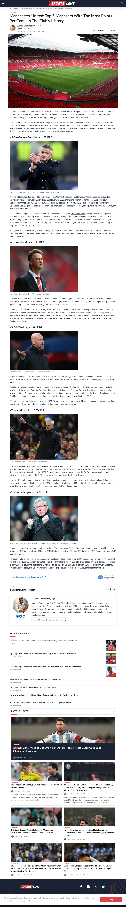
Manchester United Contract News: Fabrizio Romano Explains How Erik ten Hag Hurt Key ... (44, 695)
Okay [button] (111, 900)
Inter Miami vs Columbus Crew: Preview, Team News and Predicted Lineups (36, 786)
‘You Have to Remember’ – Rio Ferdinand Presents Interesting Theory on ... (37, 680)
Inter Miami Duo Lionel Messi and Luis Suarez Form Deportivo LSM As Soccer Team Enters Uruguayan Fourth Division (89, 833)
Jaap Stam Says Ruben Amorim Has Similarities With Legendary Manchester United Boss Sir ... (45, 641)
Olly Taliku (19, 757)
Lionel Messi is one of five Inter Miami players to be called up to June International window (57, 749)
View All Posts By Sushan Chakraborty (50, 620)
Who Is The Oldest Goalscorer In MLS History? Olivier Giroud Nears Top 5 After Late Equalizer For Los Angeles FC (88, 868)
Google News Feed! (38, 577)
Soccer (16, 8)
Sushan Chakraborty (15, 656)
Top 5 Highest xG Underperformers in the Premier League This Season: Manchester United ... (44, 654)
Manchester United (18, 590)
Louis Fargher (71, 794)
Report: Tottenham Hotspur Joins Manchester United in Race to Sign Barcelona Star (41, 703)
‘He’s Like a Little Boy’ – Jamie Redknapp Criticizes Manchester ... (34, 687)
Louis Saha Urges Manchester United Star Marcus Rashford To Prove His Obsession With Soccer (45, 667)
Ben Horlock (13, 643)
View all (112, 712)
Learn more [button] (35, 901)
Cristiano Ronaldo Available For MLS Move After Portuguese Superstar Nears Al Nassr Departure (32, 831)
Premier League (78, 214)
